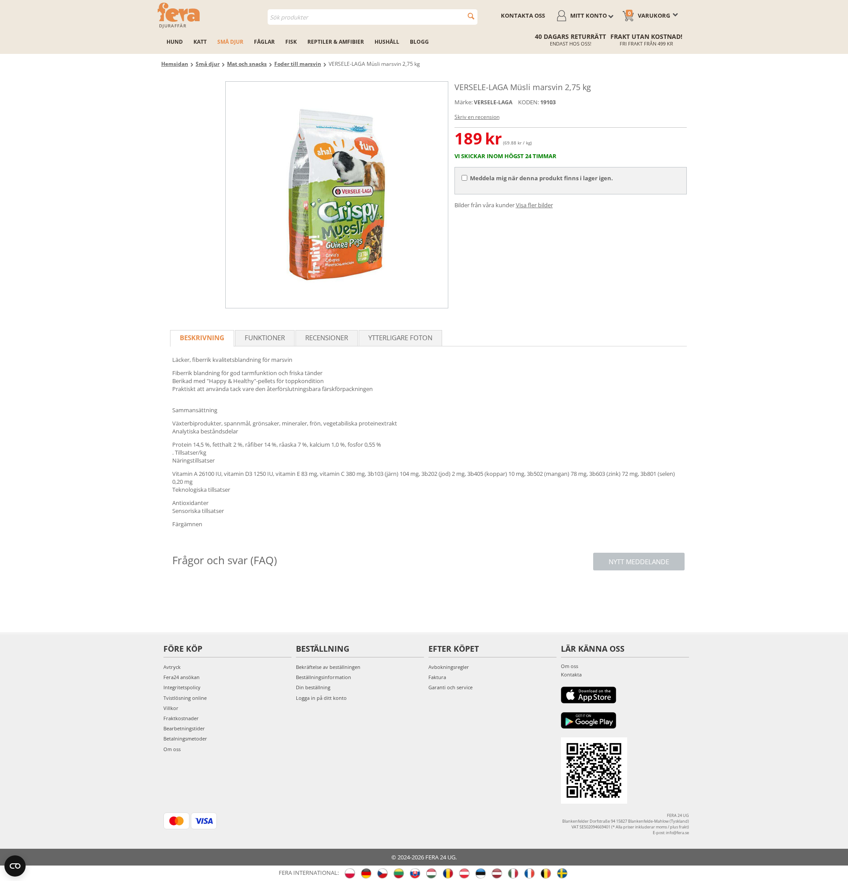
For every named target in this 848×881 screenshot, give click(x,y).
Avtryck (172, 667)
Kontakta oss (523, 15)
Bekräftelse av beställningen (328, 667)
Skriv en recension (477, 117)
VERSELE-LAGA (493, 102)
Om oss (172, 749)
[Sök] (471, 16)
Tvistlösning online (185, 698)
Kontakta (571, 674)
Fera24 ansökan (181, 677)
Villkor (170, 708)
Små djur (230, 42)
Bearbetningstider (184, 728)
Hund (175, 42)
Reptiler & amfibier (335, 42)
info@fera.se (677, 832)
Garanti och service (450, 687)
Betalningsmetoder (185, 738)
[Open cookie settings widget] (15, 866)
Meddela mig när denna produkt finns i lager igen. (541, 178)
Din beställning (313, 687)
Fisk (291, 42)
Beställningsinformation (323, 677)
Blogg (419, 42)
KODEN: (528, 102)
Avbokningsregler (448, 667)
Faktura (437, 677)
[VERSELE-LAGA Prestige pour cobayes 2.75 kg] (337, 195)
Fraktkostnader (181, 718)
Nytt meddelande (639, 561)
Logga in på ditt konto (321, 698)
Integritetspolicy (182, 687)
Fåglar (264, 42)
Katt (200, 42)
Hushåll (387, 42)
